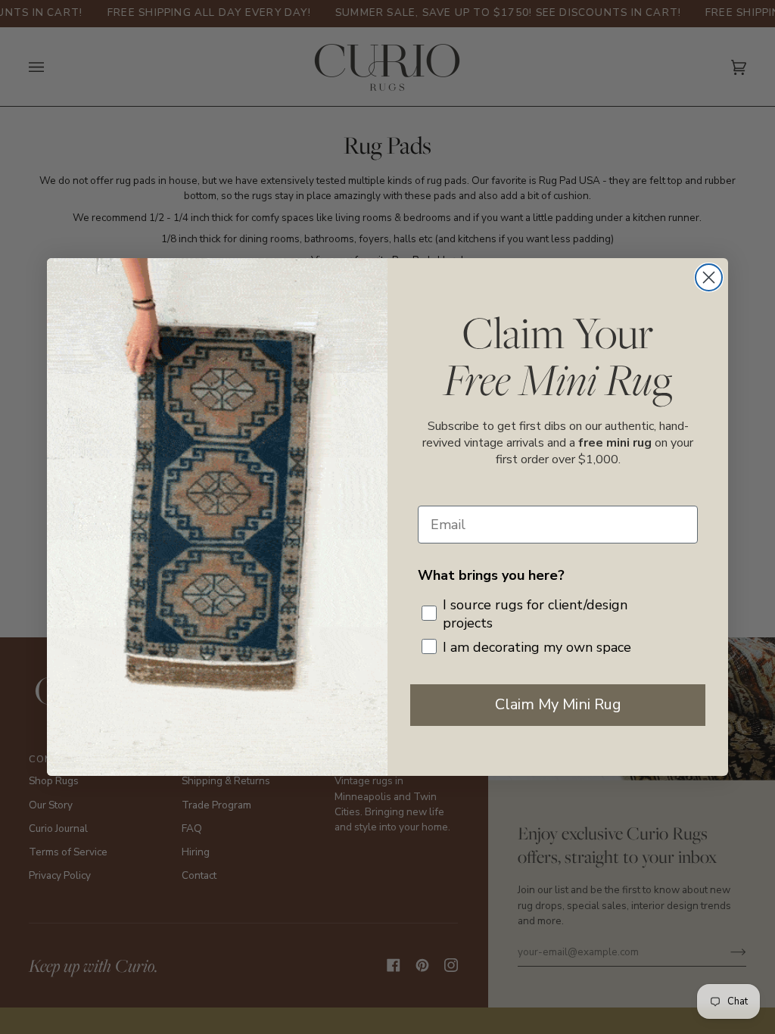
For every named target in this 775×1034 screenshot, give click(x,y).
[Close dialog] (709, 277)
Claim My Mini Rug (558, 704)
